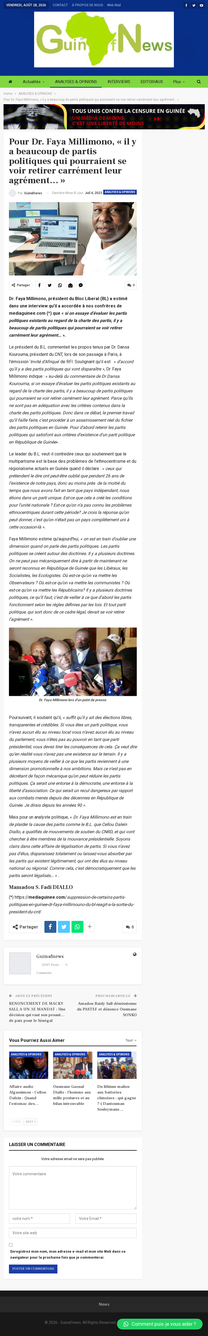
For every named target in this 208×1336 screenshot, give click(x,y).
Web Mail (114, 5)
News (104, 1304)
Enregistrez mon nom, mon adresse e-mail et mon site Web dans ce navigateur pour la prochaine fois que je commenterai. (68, 1254)
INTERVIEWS (119, 81)
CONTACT (60, 5)
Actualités (32, 81)
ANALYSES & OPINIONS (76, 81)
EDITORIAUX (152, 81)
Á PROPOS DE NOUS (87, 5)
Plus (177, 81)
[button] (160, 1324)
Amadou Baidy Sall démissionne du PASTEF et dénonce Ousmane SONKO (107, 1009)
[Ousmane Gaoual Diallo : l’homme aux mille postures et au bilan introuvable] (72, 1065)
